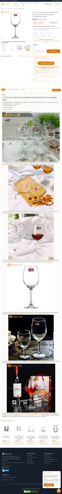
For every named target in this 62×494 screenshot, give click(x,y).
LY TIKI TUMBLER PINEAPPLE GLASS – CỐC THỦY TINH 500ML (55, 437)
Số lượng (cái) (35, 44)
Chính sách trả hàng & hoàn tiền (50, 459)
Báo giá (48, 4)
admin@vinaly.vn (6, 467)
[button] (2, 39)
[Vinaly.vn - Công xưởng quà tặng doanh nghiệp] (6, 4)
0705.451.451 (59, 0)
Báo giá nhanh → (53, 51)
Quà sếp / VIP (42, 33)
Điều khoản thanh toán (48, 457)
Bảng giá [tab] (23, 89)
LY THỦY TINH (9, 8)
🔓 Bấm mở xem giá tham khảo (46, 63)
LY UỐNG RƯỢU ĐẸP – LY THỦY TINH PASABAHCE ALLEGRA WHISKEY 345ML (31, 438)
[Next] (28, 25)
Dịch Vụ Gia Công (28, 3)
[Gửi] (24, 5)
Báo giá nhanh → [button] (56, 90)
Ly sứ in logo (29, 459)
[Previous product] (60, 9)
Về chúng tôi (35, 3)
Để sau (57, 484)
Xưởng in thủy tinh (30, 463)
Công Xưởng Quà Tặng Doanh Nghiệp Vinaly (30, 415)
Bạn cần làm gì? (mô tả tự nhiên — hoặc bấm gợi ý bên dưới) (44, 26)
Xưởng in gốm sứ (30, 461)
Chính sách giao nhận (48, 461)
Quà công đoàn (35, 33)
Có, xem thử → (49, 484)
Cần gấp (48, 35)
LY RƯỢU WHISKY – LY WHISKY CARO (6, 437)
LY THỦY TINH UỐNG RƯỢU (19, 8)
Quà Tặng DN (15, 3)
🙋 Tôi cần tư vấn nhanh (39, 23)
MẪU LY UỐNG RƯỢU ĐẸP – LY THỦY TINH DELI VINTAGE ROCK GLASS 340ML (19, 438)
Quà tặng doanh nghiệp (31, 457)
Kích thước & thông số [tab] (13, 89)
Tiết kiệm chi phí (42, 35)
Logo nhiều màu (35, 35)
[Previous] (3, 25)
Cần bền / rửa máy (49, 33)
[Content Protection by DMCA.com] (31, 491)
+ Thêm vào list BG (39, 51)
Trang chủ (3, 8)
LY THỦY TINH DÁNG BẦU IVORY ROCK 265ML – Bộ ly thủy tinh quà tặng (43, 437)
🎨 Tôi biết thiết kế (53, 23)
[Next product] (58, 9)
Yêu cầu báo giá (6, 443)
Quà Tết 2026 (29, 455)
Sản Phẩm (21, 3)
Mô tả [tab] (3, 89)
